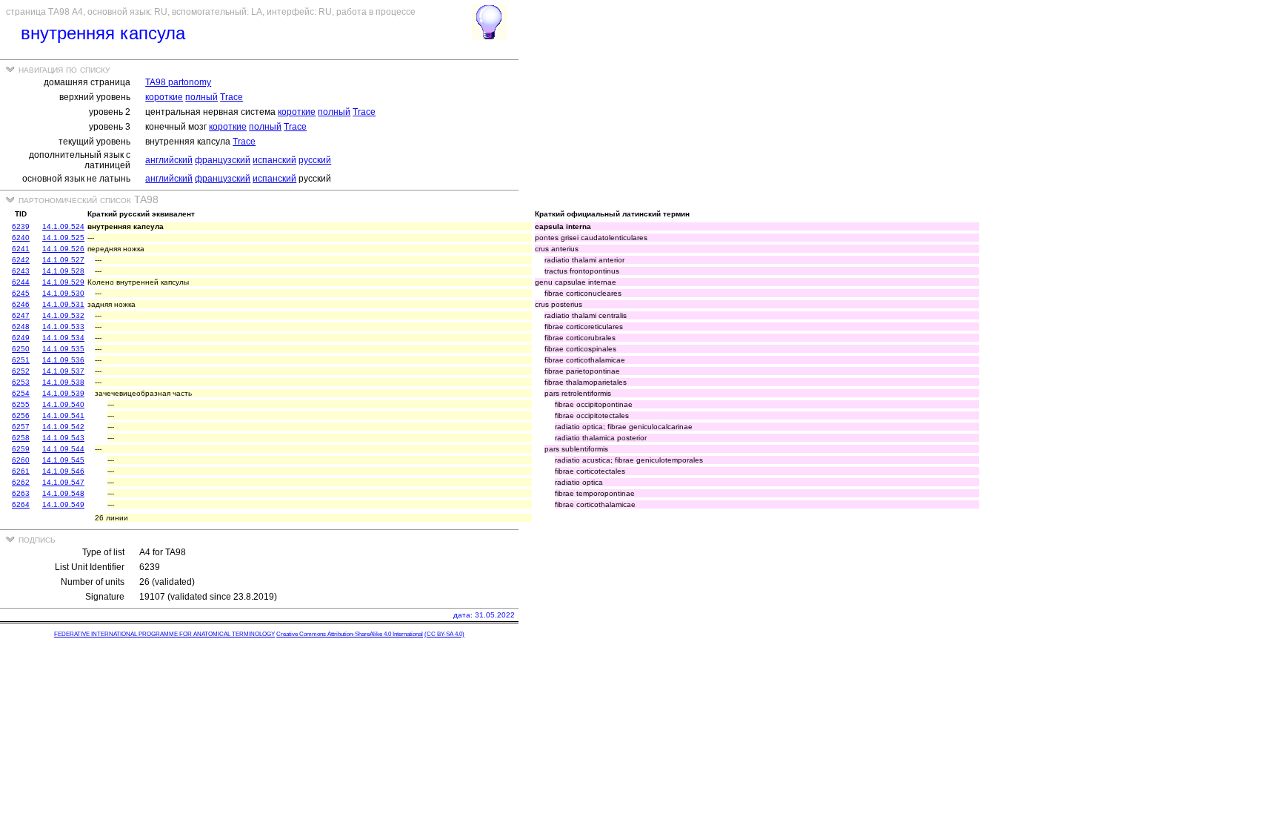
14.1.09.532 (63, 315)
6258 (21, 438)
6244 (21, 282)
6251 (21, 360)
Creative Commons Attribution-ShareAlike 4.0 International (349, 634)
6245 (21, 293)
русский (315, 160)
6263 (21, 493)
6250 (21, 349)
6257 (21, 427)
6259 (21, 449)
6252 (21, 371)
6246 (21, 304)
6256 (21, 415)
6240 (21, 238)
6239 (21, 226)
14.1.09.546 (63, 471)
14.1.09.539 (63, 393)
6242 (21, 260)
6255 (21, 404)
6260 (21, 460)
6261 (21, 471)
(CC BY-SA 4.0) (444, 634)
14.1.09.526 (63, 249)
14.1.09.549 (63, 504)
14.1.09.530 (63, 293)
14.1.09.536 (63, 360)
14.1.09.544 (63, 449)
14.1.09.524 (63, 226)
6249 (21, 338)
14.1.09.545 (63, 460)
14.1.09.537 (63, 371)
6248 (21, 326)
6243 (21, 271)
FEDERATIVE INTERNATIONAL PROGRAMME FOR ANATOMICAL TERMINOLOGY (164, 634)
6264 (21, 504)
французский (222, 160)
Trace (231, 97)
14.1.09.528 (63, 271)
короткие (164, 97)
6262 (21, 482)
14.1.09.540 (63, 404)
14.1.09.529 (63, 282)
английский (169, 160)
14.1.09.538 (63, 382)
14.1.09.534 (63, 338)
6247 (21, 315)
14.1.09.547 (63, 482)
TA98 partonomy (178, 82)
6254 (21, 393)
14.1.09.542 (63, 427)
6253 (21, 382)
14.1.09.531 (63, 304)
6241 (21, 249)
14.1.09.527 (63, 260)
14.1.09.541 (63, 415)
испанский (274, 160)
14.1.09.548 (63, 493)
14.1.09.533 (63, 326)
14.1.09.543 (63, 438)
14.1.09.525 (63, 238)
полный (201, 97)
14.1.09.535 (63, 349)
